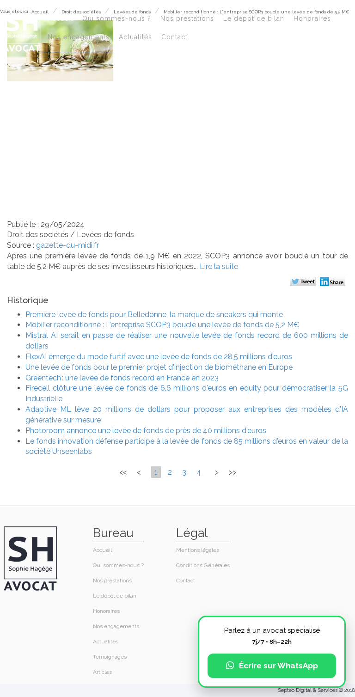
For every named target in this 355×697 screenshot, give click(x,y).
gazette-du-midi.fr (67, 245)
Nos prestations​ (187, 18)
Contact (174, 37)
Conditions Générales (203, 565)
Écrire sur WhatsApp (278, 665)
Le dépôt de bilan (253, 18)
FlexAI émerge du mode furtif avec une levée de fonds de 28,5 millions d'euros (158, 356)
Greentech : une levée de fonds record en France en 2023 (122, 377)
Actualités (135, 37)
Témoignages (110, 657)
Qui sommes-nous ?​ (116, 18)
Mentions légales (197, 550)
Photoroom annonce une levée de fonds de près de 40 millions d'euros (145, 430)
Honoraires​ (312, 18)
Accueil (60, 18)
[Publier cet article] (304, 282)
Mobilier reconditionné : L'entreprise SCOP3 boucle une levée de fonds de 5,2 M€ (162, 324)
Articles (102, 672)
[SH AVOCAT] (21, 28)
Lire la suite (219, 266)
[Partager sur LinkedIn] (334, 282)
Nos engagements (79, 37)
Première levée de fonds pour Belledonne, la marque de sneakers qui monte (154, 314)
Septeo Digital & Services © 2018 (316, 690)
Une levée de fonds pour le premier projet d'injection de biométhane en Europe (159, 367)
